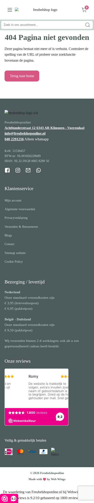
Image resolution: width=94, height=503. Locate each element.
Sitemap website (15, 253)
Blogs (8, 235)
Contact (9, 244)
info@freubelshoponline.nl (25, 133)
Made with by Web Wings (47, 479)
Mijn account (13, 200)
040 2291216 (14, 139)
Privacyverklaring (16, 218)
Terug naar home (22, 76)
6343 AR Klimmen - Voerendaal (60, 128)
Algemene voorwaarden (20, 209)
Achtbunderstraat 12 (21, 128)
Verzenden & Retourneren (21, 226)
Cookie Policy (14, 261)
